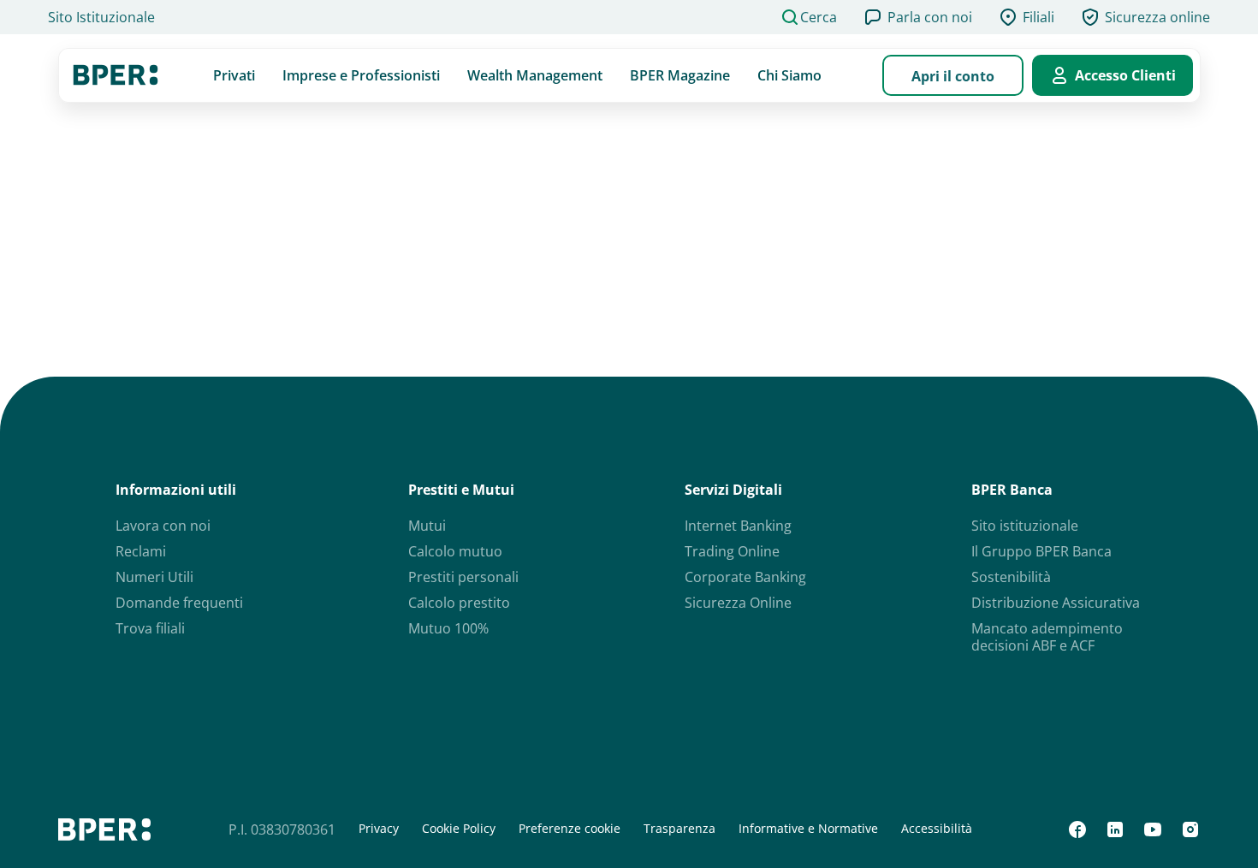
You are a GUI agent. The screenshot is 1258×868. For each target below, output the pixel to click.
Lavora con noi (163, 525)
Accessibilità (936, 828)
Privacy (379, 828)
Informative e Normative (808, 828)
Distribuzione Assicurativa (1055, 602)
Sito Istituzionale (101, 17)
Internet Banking (738, 525)
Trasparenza (679, 828)
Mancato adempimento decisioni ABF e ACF (1047, 637)
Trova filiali (150, 628)
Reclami (141, 551)
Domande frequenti (179, 602)
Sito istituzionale (1024, 525)
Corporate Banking (745, 577)
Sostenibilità (1011, 577)
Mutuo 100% (448, 628)
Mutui (427, 525)
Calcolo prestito (459, 602)
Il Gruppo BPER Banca (1041, 551)
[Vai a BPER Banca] (115, 75)
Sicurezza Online (738, 602)
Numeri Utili (154, 577)
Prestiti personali (463, 577)
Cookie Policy (458, 828)
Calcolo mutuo (455, 551)
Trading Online (732, 551)
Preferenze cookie (569, 828)
